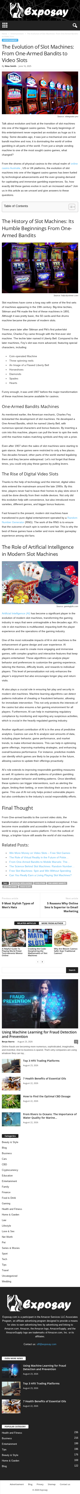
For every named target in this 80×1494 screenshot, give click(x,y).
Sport (5, 1253)
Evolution (40, 883)
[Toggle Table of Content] (70, 207)
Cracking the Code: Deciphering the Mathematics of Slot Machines (37, 952)
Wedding (6, 1281)
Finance (6, 1192)
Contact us (65, 1484)
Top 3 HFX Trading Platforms (41, 1060)
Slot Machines (10, 886)
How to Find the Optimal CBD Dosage (47, 1096)
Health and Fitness (12, 1209)
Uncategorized (9, 1275)
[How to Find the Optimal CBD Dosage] (11, 1101)
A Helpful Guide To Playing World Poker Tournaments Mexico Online (12, 952)
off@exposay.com (46, 1344)
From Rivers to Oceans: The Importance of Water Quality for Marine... (50, 1115)
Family (5, 1186)
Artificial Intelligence (21, 883)
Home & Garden (10, 1214)
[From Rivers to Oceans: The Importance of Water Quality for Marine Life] (11, 1119)
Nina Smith (10, 66)
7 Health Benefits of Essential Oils (44, 1078)
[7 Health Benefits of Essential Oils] (11, 1084)
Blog (4, 1147)
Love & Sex (8, 1231)
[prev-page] (38, 962)
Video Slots (25, 886)
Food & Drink (9, 1197)
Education (7, 1175)
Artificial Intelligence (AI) (16, 613)
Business (7, 1153)
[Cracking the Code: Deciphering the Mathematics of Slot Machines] (40, 938)
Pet (4, 1242)
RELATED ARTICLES (26, 923)
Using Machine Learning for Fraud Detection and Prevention (39, 1034)
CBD (4, 1164)
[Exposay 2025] (40, 10)
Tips (4, 1264)
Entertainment (17, 33)
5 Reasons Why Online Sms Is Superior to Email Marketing (61, 907)
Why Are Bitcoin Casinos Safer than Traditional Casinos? (65, 951)
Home (4, 33)
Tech (4, 1259)
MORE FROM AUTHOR (52, 923)
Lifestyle (6, 1225)
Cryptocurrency (10, 1170)
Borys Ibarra (8, 1041)
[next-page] (42, 962)
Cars (4, 1159)
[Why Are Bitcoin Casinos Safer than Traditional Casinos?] (66, 938)
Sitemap (52, 1484)
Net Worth (7, 1236)
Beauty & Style (10, 1142)
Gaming (6, 1203)
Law (4, 1220)
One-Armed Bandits (57, 883)
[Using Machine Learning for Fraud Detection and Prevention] (40, 1003)
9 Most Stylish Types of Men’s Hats (18, 905)
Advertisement (17, 1484)
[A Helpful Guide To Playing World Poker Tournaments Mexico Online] (14, 938)
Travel (5, 1270)
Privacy (40, 1484)
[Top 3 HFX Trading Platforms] (11, 1066)
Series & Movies (11, 1248)
